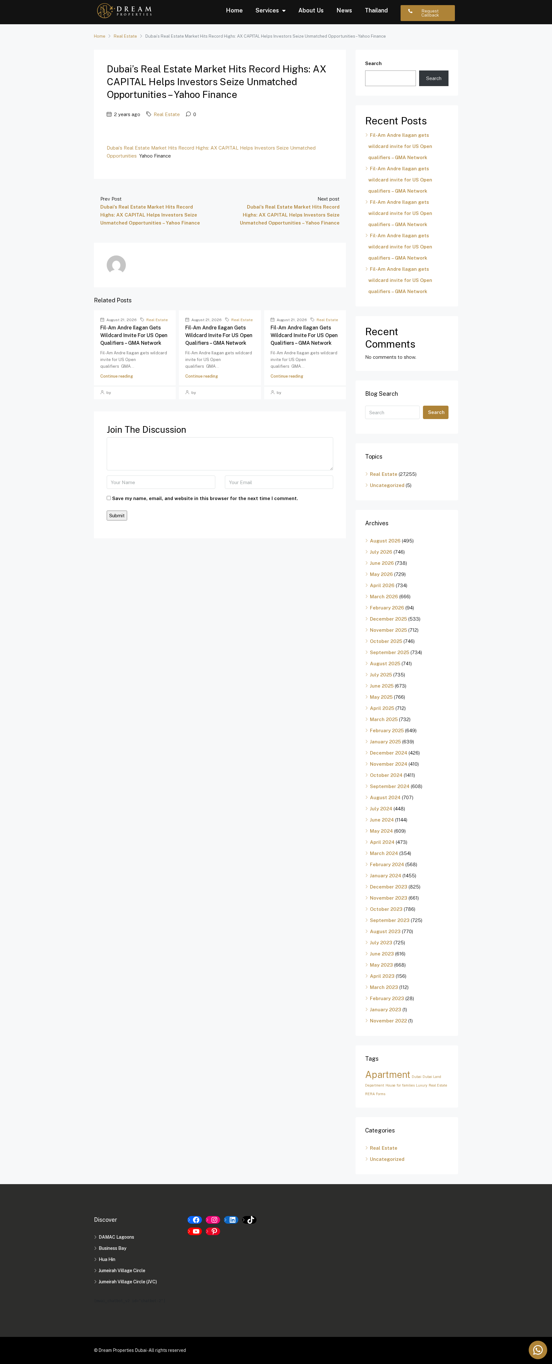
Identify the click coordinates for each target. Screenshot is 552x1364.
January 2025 (385, 741)
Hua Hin (107, 1259)
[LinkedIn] (231, 1220)
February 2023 (387, 998)
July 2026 (381, 552)
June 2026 (382, 563)
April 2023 (382, 976)
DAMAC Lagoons (116, 1237)
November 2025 (388, 630)
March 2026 (384, 596)
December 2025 (388, 619)
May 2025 (381, 697)
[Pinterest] (213, 1231)
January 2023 (385, 1009)
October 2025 (386, 641)
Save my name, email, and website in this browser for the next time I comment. (205, 498)
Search (373, 63)
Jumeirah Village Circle (122, 1270)
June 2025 (382, 686)
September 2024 (390, 786)
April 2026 (382, 585)
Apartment (387, 1074)
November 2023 (388, 898)
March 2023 (384, 987)
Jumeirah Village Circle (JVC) (128, 1281)
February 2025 (387, 730)
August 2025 (385, 663)
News (344, 10)
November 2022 (388, 1020)
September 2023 (390, 920)
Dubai (416, 1077)
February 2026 (387, 607)
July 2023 (381, 942)
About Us (311, 10)
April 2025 (382, 708)
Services (267, 10)
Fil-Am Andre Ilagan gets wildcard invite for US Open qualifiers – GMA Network (133, 335)
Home (234, 10)
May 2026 (381, 574)
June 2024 (382, 819)
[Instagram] (213, 1220)
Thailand (376, 10)
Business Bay (112, 1248)
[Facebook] (195, 1220)
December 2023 (388, 886)
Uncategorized (387, 485)
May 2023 (381, 965)
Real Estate (125, 36)
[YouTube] (195, 1231)
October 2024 (386, 775)
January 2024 (385, 875)
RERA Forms (375, 1094)
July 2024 (381, 808)
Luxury (421, 1085)
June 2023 (382, 953)
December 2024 (388, 753)
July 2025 (381, 674)
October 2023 (386, 909)
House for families (400, 1085)
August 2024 (385, 797)
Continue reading (116, 376)
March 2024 (384, 853)
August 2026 (385, 540)
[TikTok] (249, 1220)
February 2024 (387, 864)
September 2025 (389, 652)
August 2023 (385, 931)
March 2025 (384, 719)
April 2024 (382, 842)
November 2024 (388, 764)
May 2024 (381, 831)
